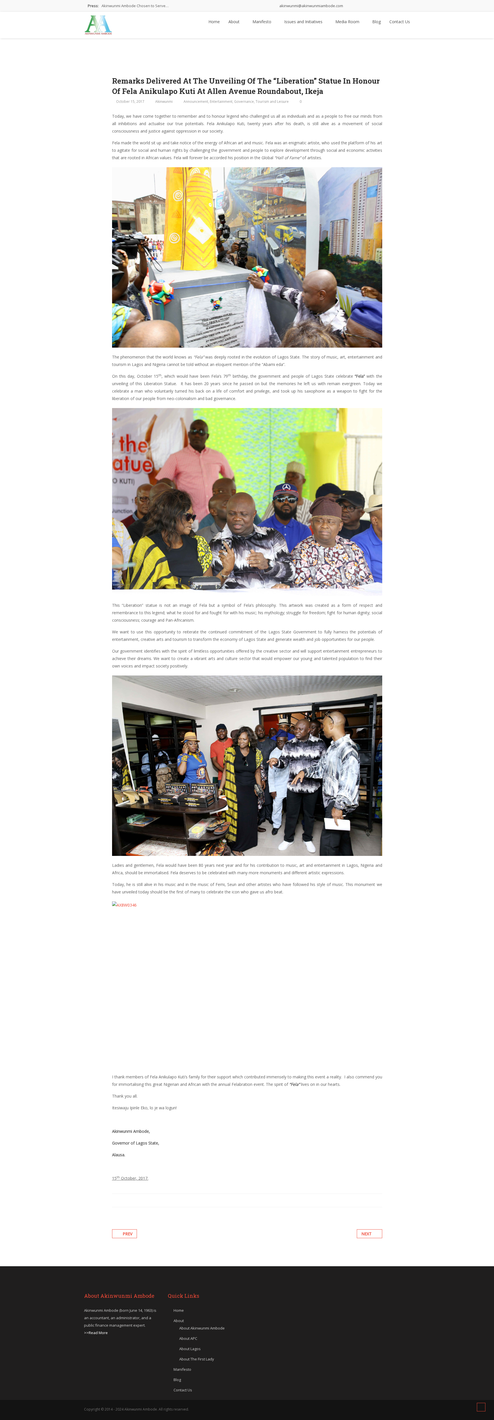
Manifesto (262, 21)
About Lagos (190, 1348)
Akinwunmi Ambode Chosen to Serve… (135, 5)
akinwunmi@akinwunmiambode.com (310, 5)
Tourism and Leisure (272, 101)
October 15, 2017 (130, 101)
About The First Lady (196, 1359)
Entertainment (221, 101)
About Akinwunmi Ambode (202, 1328)
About (234, 21)
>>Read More (96, 1332)
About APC (188, 1338)
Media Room (347, 21)
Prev (127, 1233)
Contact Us (399, 21)
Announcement (196, 101)
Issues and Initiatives (304, 21)
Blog (376, 21)
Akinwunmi (164, 101)
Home (214, 21)
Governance (244, 101)
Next (366, 1233)
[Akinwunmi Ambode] (98, 23)
